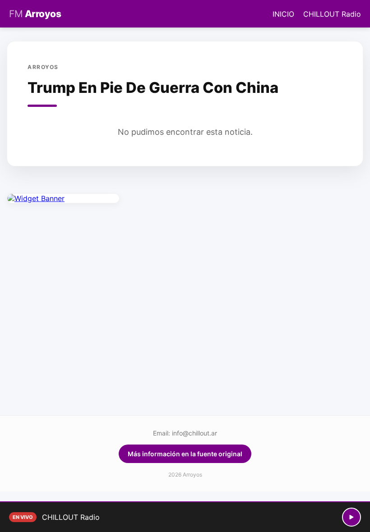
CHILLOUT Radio (332, 13)
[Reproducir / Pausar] (351, 517)
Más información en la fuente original (185, 454)
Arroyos (35, 13)
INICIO (283, 13)
